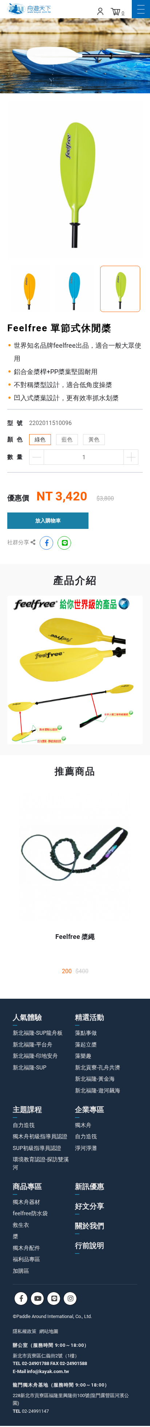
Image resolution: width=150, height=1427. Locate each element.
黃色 (93, 439)
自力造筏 (24, 1125)
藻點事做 (86, 1033)
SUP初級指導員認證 (37, 1148)
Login (100, 11)
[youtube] (37, 1298)
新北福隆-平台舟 (32, 1044)
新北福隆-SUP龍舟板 (38, 1033)
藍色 (67, 439)
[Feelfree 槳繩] (75, 857)
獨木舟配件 (26, 1248)
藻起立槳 (86, 1044)
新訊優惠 (89, 1186)
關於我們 (89, 1225)
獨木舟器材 (26, 1202)
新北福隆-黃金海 (95, 1079)
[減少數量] (36, 457)
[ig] (70, 1298)
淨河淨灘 (86, 1148)
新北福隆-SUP (29, 1067)
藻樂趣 (83, 1056)
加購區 (21, 1271)
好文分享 (89, 1206)
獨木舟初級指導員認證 (40, 1136)
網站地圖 (48, 1331)
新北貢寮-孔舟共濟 (97, 1067)
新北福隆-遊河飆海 (97, 1090)
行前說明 (89, 1245)
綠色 (40, 439)
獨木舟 (83, 1125)
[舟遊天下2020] (29, 9)
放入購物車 (48, 520)
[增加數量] (130, 457)
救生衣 (21, 1225)
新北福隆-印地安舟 (35, 1056)
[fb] (46, 543)
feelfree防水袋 (30, 1213)
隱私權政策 (24, 1331)
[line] (64, 543)
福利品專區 (26, 1259)
